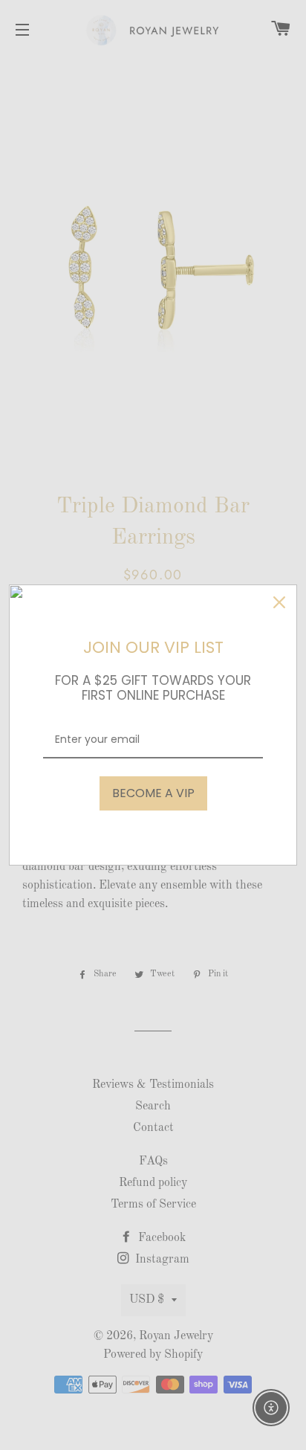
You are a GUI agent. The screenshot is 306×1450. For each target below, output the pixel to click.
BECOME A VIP (153, 793)
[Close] (279, 602)
